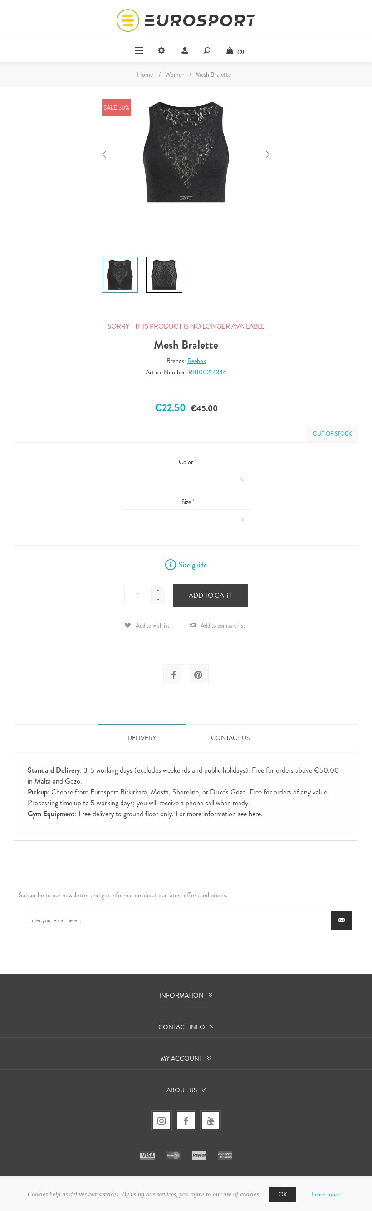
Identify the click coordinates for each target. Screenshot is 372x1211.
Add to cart (210, 596)
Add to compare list (223, 625)
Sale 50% (116, 107)
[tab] (142, 737)
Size (186, 501)
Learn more (326, 1194)
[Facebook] (186, 1120)
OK (283, 1194)
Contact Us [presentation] (230, 737)
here (255, 814)
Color (187, 461)
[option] (120, 257)
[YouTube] (210, 1120)
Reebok (196, 360)
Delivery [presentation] (141, 737)
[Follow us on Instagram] (161, 1120)
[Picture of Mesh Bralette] (120, 256)
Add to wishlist (152, 625)
